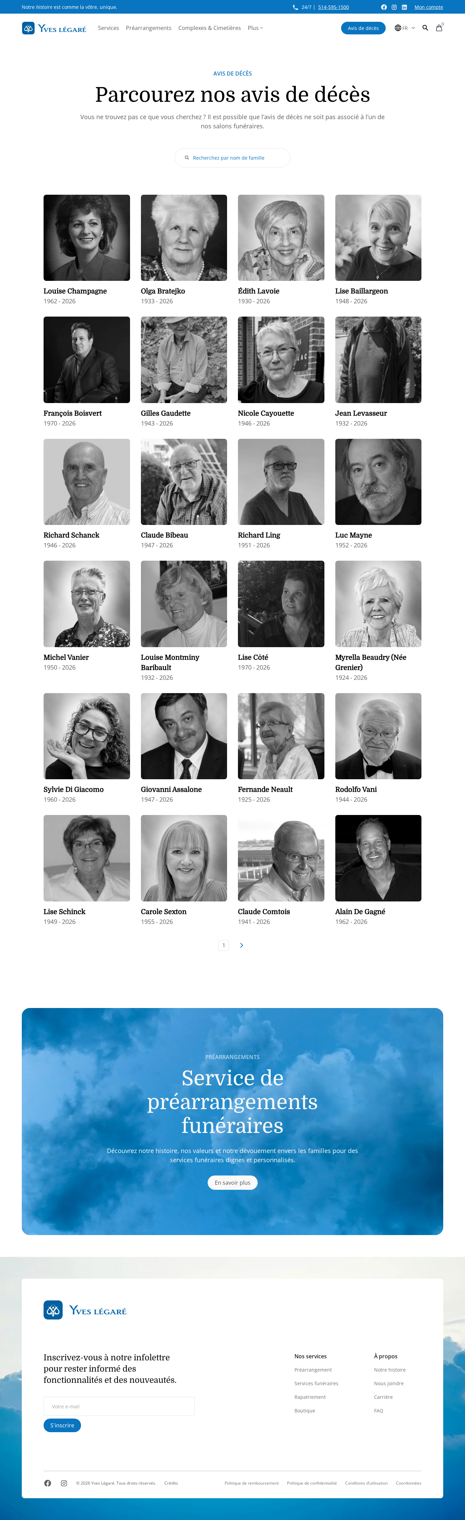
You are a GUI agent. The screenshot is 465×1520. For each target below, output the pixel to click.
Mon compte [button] (429, 7)
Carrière (383, 1397)
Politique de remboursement (252, 1483)
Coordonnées (408, 1483)
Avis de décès (363, 28)
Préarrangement (313, 1369)
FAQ (378, 1410)
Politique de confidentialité (312, 1483)
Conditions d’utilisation (366, 1483)
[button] (425, 28)
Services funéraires (316, 1383)
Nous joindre (389, 1383)
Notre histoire (390, 1369)
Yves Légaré (102, 1483)
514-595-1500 (333, 7)
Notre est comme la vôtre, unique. (69, 7)
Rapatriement (310, 1397)
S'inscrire (62, 1425)
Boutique (304, 1410)
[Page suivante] (241, 945)
